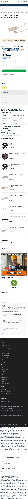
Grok (9, 50)
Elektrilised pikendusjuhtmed (16, 12)
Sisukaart (3, 371)
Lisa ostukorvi (14, 71)
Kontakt (2, 367)
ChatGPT (4, 50)
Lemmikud (5, 74)
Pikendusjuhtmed (6, 251)
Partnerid (3, 381)
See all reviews (4, 302)
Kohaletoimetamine (5, 355)
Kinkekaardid (4, 379)
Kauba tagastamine (5, 353)
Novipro (4, 58)
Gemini (22, 50)
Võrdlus (11, 74)
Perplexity (13, 50)
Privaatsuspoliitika (5, 357)
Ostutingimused (4, 362)
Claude (4, 51)
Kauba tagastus (4, 369)
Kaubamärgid (4, 377)
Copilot (17, 50)
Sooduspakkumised (5, 383)
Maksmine (3, 359)
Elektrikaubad (6, 12)
